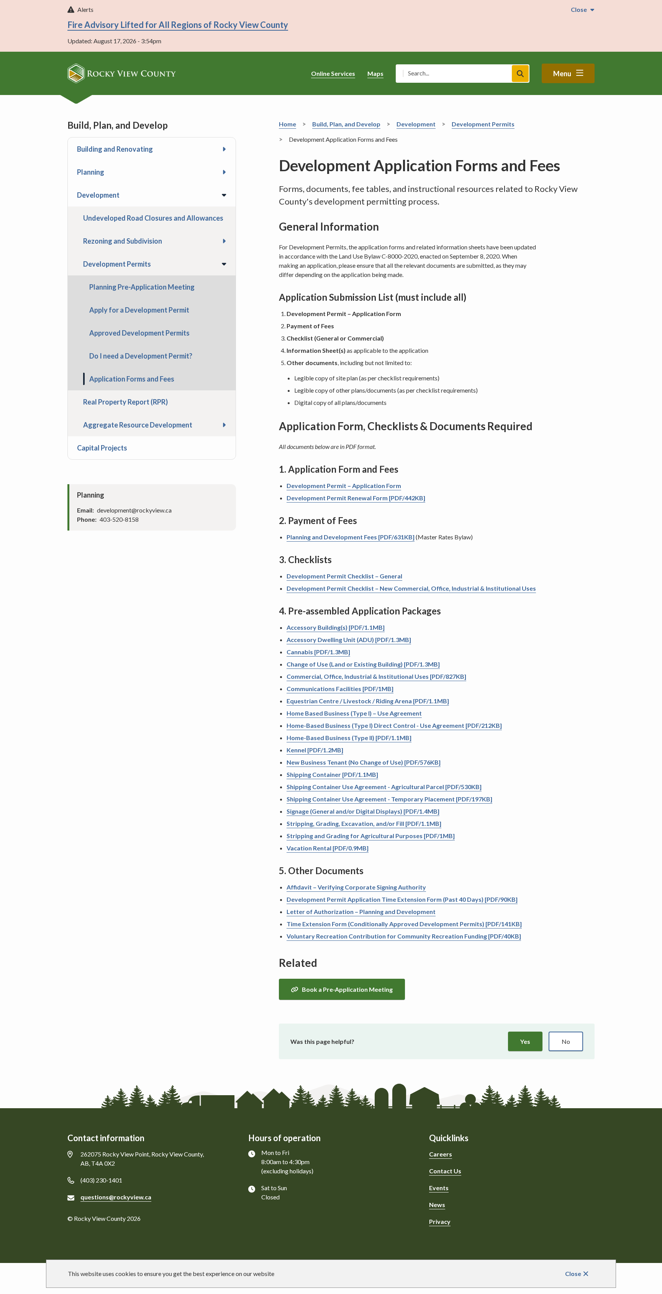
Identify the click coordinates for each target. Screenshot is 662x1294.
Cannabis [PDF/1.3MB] (318, 651)
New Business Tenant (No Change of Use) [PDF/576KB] (364, 762)
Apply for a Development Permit (139, 310)
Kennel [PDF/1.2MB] (315, 749)
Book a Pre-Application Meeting (347, 989)
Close (573, 1273)
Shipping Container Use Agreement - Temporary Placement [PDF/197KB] (389, 799)
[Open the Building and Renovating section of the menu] (224, 149)
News (437, 1204)
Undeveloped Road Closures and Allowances (153, 218)
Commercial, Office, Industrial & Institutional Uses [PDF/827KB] (376, 676)
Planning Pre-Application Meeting (142, 287)
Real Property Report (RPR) (125, 402)
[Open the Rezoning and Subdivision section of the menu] (224, 241)
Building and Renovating (115, 149)
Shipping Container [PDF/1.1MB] (332, 774)
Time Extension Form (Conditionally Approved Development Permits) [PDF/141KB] (404, 923)
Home (287, 124)
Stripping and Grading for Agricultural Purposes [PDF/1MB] (371, 835)
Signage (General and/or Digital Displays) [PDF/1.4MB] (363, 811)
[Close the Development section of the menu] (224, 195)
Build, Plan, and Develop (346, 124)
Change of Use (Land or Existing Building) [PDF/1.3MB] (363, 664)
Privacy (440, 1221)
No (566, 1041)
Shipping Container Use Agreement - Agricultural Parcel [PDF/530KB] (384, 786)
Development (98, 195)
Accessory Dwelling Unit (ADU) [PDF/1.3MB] (349, 639)
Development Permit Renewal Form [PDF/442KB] (356, 497)
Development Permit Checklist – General (344, 576)
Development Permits (117, 264)
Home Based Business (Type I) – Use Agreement (354, 713)
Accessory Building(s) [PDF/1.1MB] (336, 627)
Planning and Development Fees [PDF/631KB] (351, 537)
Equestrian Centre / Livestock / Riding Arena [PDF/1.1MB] (368, 700)
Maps (375, 73)
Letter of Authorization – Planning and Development (361, 911)
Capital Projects (102, 448)
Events (439, 1187)
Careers (440, 1154)
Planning (90, 172)
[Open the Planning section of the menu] (224, 172)
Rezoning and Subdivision (122, 241)
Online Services (333, 73)
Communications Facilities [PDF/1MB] (340, 688)
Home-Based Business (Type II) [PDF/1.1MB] (349, 737)
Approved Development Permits (139, 333)
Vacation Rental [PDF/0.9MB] (328, 848)
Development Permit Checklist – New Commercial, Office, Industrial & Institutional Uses (411, 588)
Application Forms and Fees (131, 379)
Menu (562, 73)
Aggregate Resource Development (137, 425)
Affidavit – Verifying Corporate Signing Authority (356, 887)
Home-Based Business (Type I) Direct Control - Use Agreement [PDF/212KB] (394, 725)
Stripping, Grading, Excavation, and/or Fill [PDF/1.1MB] (364, 823)
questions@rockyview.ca (115, 1197)
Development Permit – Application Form (344, 485)
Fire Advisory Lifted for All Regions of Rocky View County (177, 25)
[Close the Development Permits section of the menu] (224, 264)
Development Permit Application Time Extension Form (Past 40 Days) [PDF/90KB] (402, 899)
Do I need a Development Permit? (140, 356)
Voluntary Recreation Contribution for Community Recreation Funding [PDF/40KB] (404, 936)
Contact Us (445, 1170)
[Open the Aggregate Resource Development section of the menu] (224, 424)
